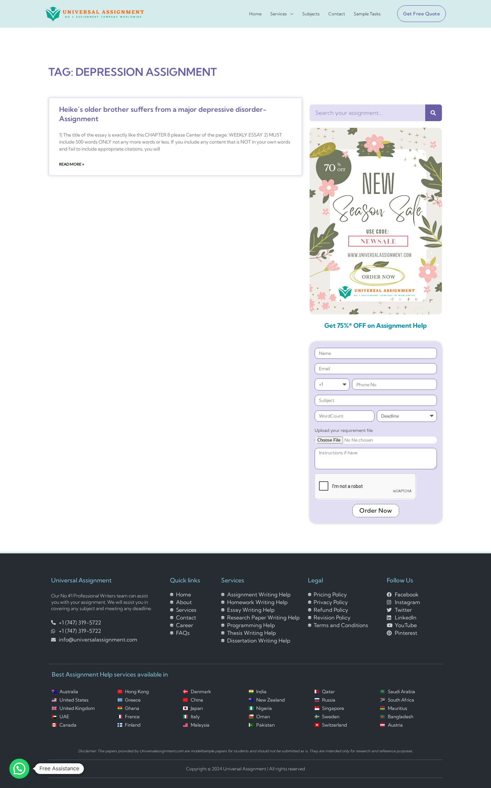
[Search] (433, 112)
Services (278, 14)
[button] (419, 13)
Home (255, 14)
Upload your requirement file (344, 430)
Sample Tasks (367, 14)
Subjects (311, 14)
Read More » (71, 164)
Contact (336, 14)
